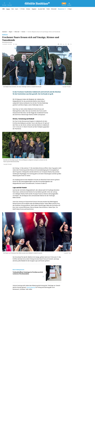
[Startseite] (37, 3)
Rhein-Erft (17, 31)
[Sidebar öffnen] (3, 9)
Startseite (4, 31)
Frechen (23, 31)
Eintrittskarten (31, 287)
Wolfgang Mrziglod (8, 42)
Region (10, 31)
